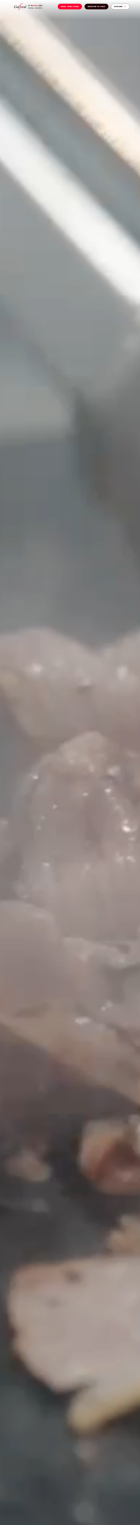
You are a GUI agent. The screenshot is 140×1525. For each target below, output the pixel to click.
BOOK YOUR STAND (70, 6)
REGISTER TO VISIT (96, 6)
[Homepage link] (28, 6)
